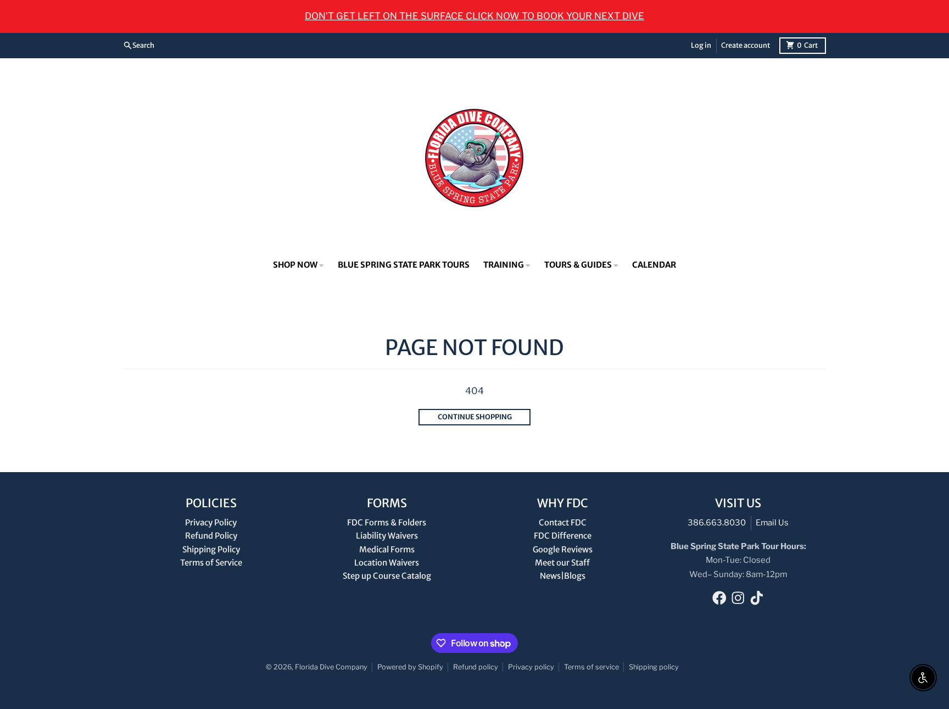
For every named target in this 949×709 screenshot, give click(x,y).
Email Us (772, 523)
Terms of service (591, 667)
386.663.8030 (717, 523)
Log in (701, 45)
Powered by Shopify (410, 667)
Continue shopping (475, 416)
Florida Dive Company (331, 667)
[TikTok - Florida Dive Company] (757, 598)
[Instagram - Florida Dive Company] (738, 598)
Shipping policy (654, 667)
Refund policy (475, 667)
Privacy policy (531, 667)
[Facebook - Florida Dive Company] (719, 598)
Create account (745, 45)
